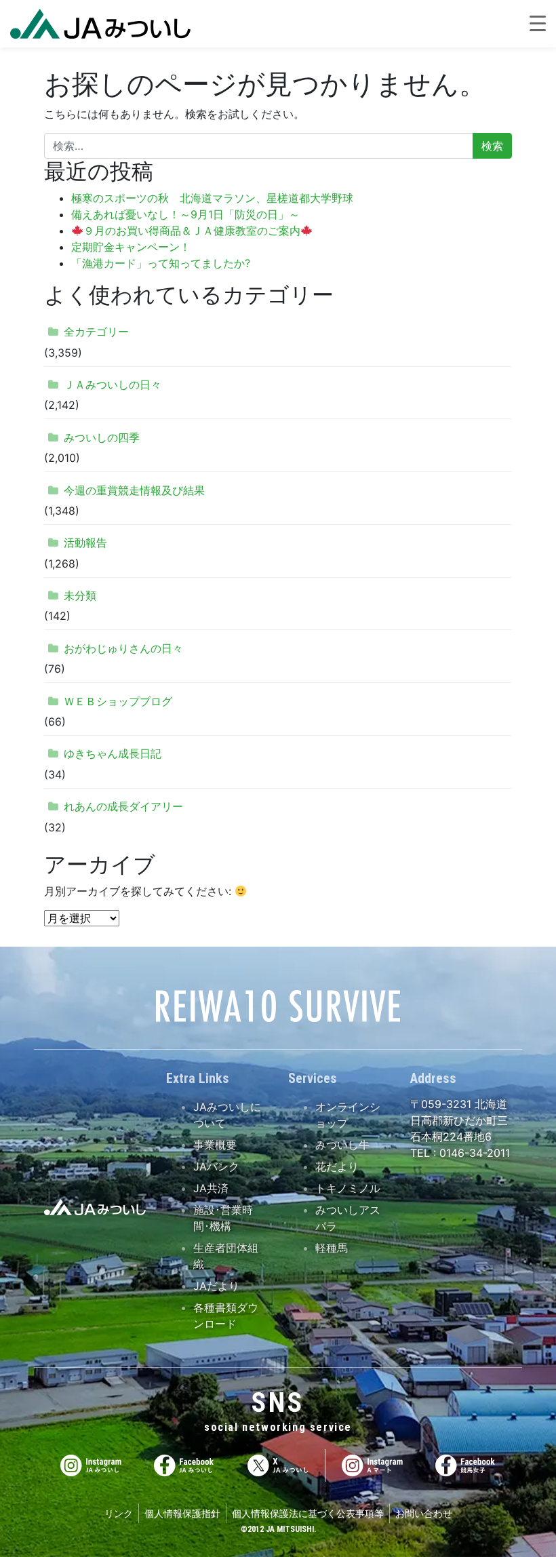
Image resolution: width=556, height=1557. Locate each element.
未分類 (80, 595)
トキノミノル (347, 1188)
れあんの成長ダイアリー (123, 806)
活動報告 (85, 542)
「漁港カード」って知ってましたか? (160, 263)
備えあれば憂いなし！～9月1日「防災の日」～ (185, 214)
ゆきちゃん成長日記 (112, 753)
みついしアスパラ (347, 1218)
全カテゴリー (96, 331)
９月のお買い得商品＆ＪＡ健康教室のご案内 (191, 230)
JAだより (216, 1286)
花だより (337, 1166)
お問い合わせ (423, 1513)
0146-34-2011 (473, 1153)
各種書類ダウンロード (225, 1316)
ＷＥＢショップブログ (118, 701)
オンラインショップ (347, 1115)
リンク (118, 1513)
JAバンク (216, 1166)
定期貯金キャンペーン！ (131, 247)
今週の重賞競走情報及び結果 (134, 490)
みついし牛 (342, 1144)
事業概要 (215, 1144)
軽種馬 (331, 1248)
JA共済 (211, 1188)
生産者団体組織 (225, 1256)
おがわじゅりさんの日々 (123, 648)
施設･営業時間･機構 (223, 1218)
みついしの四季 (102, 437)
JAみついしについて (227, 1115)
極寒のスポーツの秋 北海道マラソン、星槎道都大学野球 (212, 198)
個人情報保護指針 (182, 1513)
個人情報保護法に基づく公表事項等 (308, 1513)
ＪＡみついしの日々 (112, 384)
